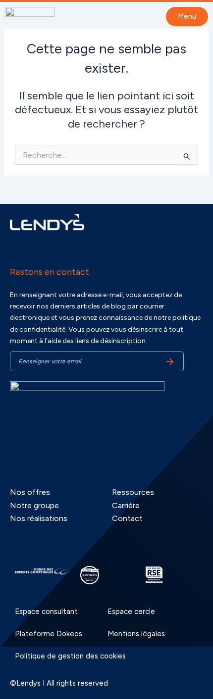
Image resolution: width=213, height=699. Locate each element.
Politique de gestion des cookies (70, 656)
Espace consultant (46, 611)
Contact (127, 518)
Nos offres (30, 492)
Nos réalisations (38, 518)
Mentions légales (136, 633)
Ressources (133, 492)
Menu (187, 16)
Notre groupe (34, 505)
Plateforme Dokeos (48, 633)
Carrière (126, 505)
